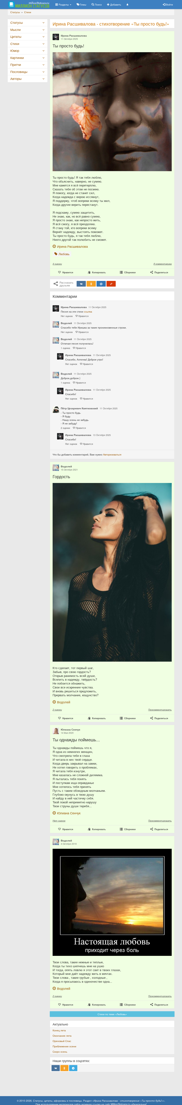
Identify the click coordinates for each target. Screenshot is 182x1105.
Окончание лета (62, 1035)
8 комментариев (163, 263)
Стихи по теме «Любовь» (112, 1014)
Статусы (16, 22)
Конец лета (59, 1030)
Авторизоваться (112, 454)
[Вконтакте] (81, 284)
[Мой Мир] (101, 284)
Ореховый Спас (62, 1041)
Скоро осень (60, 1051)
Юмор (14, 50)
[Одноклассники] (91, 284)
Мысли (15, 29)
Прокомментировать (160, 709)
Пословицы (18, 71)
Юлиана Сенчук (70, 729)
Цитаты (15, 36)
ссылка (88, 311)
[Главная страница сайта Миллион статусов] (28, 4)
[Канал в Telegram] (73, 1068)
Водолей (66, 323)
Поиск (98, 4)
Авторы (16, 78)
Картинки (17, 57)
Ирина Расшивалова (74, 35)
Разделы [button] (63, 4)
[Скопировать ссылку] (111, 284)
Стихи (14, 43)
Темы (82, 4)
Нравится (83, 316)
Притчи (15, 64)
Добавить (115, 4)
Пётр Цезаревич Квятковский (79, 408)
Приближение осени (64, 1046)
